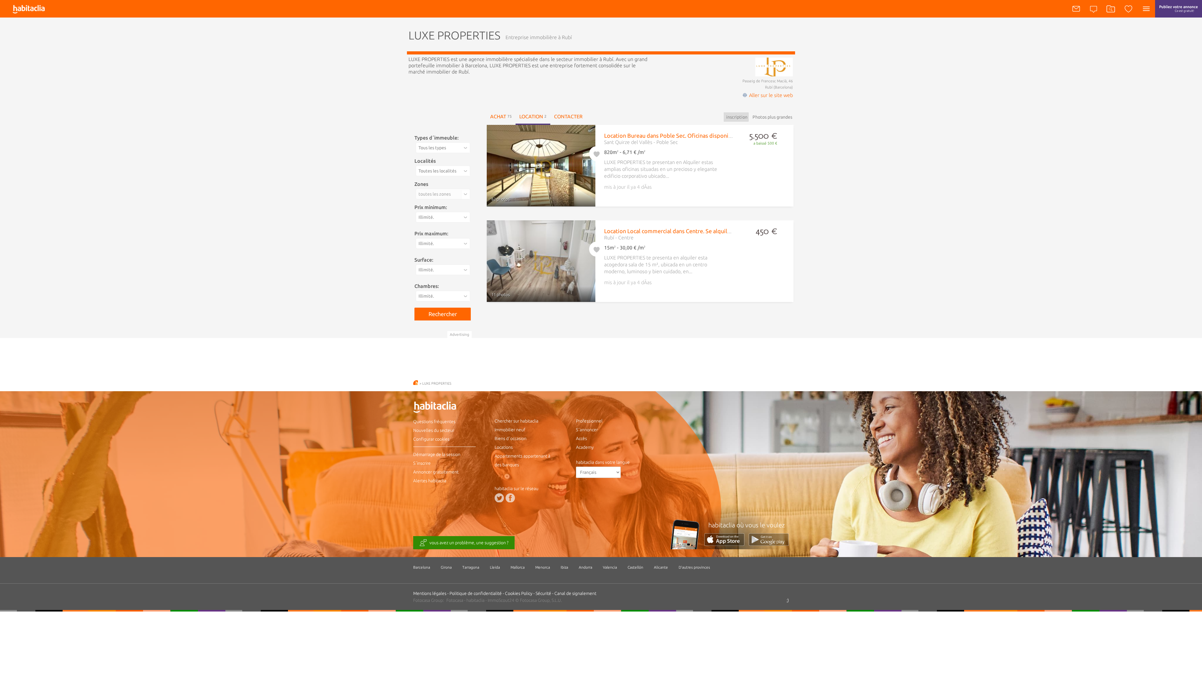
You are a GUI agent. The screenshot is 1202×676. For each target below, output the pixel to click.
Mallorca (518, 567)
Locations (504, 447)
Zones (421, 184)
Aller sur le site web (771, 95)
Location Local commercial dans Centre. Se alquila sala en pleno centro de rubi (703, 231)
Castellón (635, 567)
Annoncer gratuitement (436, 471)
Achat (501, 116)
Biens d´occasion (511, 438)
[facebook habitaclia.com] (510, 497)
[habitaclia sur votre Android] (769, 544)
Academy (585, 447)
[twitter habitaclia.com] (499, 497)
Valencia (610, 567)
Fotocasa (454, 600)
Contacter (568, 116)
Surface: (423, 260)
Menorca (542, 567)
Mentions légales (429, 593)
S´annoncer (587, 429)
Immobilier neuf (510, 429)
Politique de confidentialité (475, 593)
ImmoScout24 (501, 600)
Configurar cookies (431, 439)
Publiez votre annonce (1178, 9)
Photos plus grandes (772, 117)
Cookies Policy (518, 593)
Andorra (585, 567)
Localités (425, 161)
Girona (446, 567)
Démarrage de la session (436, 454)
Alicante (661, 567)
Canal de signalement (575, 593)
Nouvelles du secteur (433, 430)
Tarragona (470, 567)
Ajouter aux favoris (596, 153)
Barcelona (421, 567)
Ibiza (564, 567)
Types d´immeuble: (436, 138)
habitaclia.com (415, 382)
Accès (581, 438)
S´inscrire (422, 463)
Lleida (495, 567)
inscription (736, 117)
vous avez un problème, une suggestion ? (468, 542)
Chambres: (426, 286)
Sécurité (543, 593)
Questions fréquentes (434, 421)
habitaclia (444, 408)
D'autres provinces (694, 567)
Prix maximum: (431, 233)
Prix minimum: (430, 207)
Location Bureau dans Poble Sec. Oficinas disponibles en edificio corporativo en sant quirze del (724, 135)
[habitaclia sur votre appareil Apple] (726, 544)
